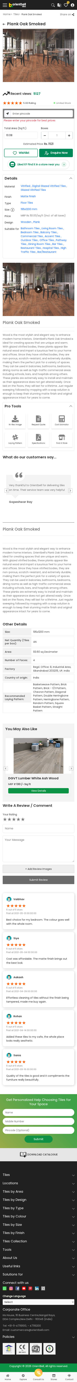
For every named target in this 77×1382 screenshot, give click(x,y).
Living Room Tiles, (53, 228)
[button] (38, 289)
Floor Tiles (27, 203)
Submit (39, 1139)
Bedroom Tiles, (30, 232)
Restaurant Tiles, (31, 248)
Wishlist (24, 153)
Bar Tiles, (58, 244)
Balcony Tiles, (49, 232)
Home (7, 14)
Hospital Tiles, (51, 248)
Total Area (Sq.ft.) (15, 128)
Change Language (14, 1296)
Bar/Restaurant (46, 252)
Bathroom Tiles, (31, 228)
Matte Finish (28, 196)
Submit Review (38, 880)
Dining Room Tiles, (40, 244)
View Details (38, 791)
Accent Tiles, (53, 236)
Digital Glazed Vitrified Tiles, (49, 186)
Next (74, 56)
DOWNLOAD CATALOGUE (42, 1154)
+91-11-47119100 (17, 1325)
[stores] (54, 1375)
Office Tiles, (47, 240)
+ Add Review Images (38, 869)
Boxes (44, 128)
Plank (36, 222)
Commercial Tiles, (32, 236)
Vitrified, (26, 186)
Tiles (16, 14)
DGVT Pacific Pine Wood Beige (33, 778)
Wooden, (27, 222)
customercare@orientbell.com (30, 1330)
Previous (2, 56)
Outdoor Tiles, (30, 240)
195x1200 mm (29, 209)
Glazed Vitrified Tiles (33, 190)
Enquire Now (59, 153)
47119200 (35, 1325)
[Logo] (17, 5)
